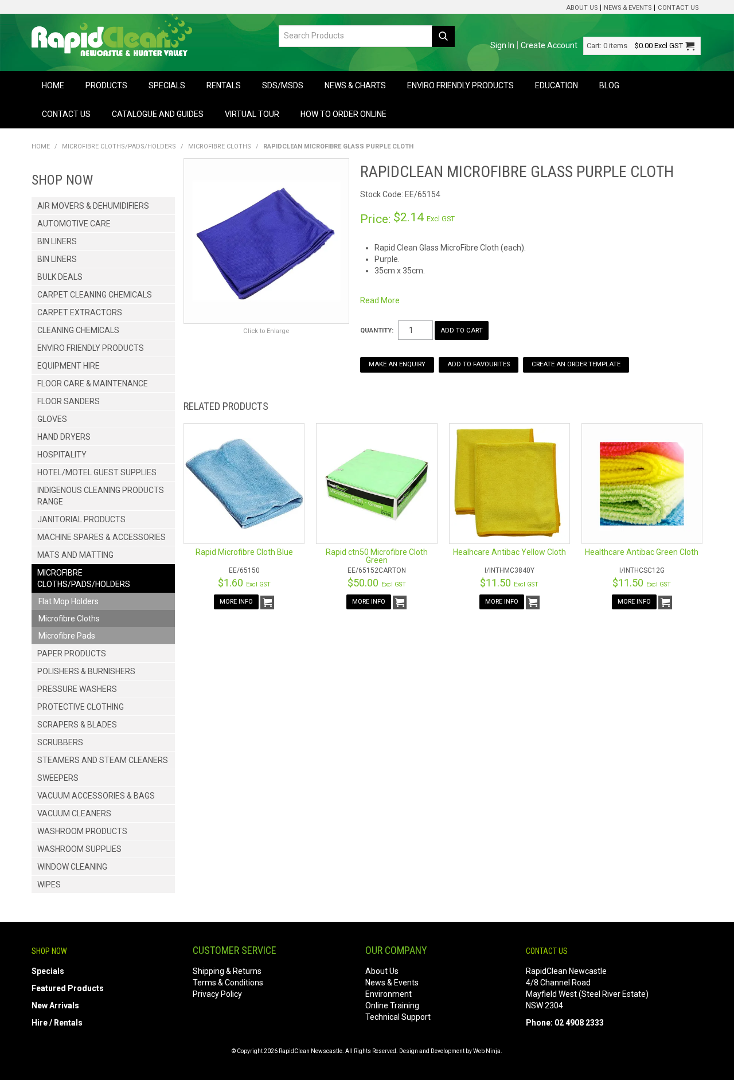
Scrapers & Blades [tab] (77, 724)
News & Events (627, 8)
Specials (167, 85)
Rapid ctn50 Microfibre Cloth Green (377, 556)
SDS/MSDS (282, 85)
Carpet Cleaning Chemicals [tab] (94, 294)
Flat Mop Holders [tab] (68, 601)
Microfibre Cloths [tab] (69, 618)
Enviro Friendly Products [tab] (90, 348)
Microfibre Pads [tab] (66, 635)
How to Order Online (343, 114)
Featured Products (68, 988)
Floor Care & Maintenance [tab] (92, 383)
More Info (236, 601)
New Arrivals (55, 1005)
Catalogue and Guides (158, 114)
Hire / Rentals (57, 1022)
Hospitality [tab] (62, 454)
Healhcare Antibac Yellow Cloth (509, 552)
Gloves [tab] (52, 419)
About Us (582, 8)
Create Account (549, 45)
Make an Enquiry (397, 364)
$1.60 (244, 583)
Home (53, 85)
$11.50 (509, 583)
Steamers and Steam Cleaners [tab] (102, 760)
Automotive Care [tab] (74, 223)
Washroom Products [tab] (82, 831)
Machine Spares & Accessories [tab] (101, 537)
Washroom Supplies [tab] (79, 849)
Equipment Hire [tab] (68, 365)
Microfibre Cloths (219, 146)
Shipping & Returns (227, 971)
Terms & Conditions (228, 982)
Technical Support (398, 1017)
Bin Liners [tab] (57, 241)
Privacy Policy (217, 994)
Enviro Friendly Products (460, 85)
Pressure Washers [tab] (77, 689)
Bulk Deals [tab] (60, 276)
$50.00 (377, 583)
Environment (388, 994)
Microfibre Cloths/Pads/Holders (119, 146)
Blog (609, 85)
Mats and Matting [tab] (75, 554)
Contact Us (678, 8)
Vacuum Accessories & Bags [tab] (96, 795)
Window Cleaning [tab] (72, 866)
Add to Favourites (478, 364)
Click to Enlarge (266, 331)
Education (556, 85)
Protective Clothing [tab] (80, 706)
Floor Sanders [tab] (68, 401)
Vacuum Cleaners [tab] (74, 813)
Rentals (223, 85)
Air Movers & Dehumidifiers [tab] (93, 205)
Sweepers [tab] (58, 777)
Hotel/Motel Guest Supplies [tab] (97, 472)
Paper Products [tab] (71, 653)
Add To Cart (267, 602)
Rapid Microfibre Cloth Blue (244, 552)
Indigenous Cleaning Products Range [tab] (100, 496)
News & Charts (355, 85)
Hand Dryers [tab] (64, 436)
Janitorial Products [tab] (81, 519)
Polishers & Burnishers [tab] (86, 671)
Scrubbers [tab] (60, 742)
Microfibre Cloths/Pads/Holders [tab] (83, 578)
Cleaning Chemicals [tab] (78, 330)
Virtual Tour (252, 114)
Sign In (502, 45)
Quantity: (376, 330)
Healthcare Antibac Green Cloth (641, 552)
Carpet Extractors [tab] (79, 312)
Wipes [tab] (49, 884)
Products (106, 85)
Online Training (392, 1005)
